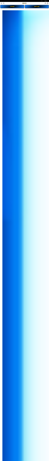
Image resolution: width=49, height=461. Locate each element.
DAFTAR (36, 6)
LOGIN (12, 6)
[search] (3, 3)
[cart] (47, 3)
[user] (45, 3)
